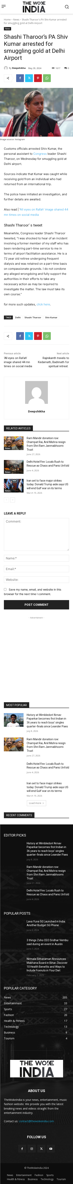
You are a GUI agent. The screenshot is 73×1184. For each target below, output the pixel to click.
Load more (35, 803)
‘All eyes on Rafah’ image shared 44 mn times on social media (18, 362)
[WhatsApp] (47, 78)
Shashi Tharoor (33, 317)
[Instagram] (31, 1148)
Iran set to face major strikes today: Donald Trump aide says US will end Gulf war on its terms (47, 484)
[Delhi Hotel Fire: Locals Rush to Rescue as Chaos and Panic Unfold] (14, 467)
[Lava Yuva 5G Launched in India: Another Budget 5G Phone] (14, 926)
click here (43, 304)
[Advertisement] (36, 656)
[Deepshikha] (6, 68)
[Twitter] (29, 78)
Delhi (18, 317)
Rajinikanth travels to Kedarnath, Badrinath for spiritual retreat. (53, 362)
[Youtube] (51, 1148)
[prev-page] (6, 499)
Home (7, 19)
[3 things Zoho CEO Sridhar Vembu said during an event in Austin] (14, 945)
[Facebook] (20, 78)
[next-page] (12, 499)
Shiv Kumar (51, 317)
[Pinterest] (38, 78)
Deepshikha (19, 67)
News (16, 19)
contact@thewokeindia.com (36, 1121)
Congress (40, 154)
